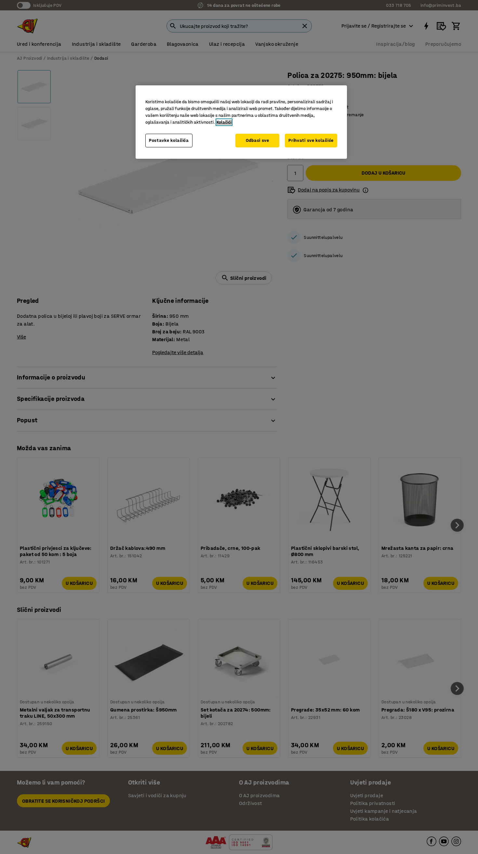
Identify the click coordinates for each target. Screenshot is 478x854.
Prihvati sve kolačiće (311, 140)
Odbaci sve (257, 140)
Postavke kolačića (169, 140)
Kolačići (224, 122)
